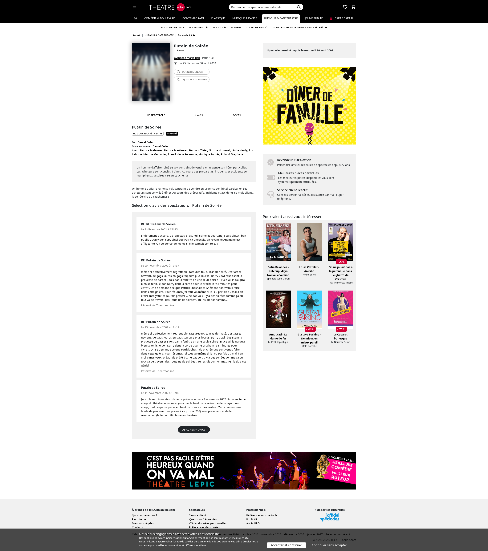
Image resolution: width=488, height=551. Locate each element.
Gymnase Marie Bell (187, 58)
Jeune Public (314, 18)
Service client (197, 515)
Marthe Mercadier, (155, 154)
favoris (194, 79)
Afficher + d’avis (193, 429)
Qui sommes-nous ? (144, 515)
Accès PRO (253, 523)
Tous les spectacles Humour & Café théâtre (300, 27)
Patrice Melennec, (151, 150)
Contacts (137, 527)
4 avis (180, 50)
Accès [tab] (237, 115)
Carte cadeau (344, 18)
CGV (191, 523)
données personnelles (212, 523)
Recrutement (140, 519)
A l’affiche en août (257, 27)
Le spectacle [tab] (156, 115)
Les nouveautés (199, 27)
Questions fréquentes (203, 519)
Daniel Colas (146, 142)
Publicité (251, 519)
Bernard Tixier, (198, 150)
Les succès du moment (227, 27)
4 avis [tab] (199, 115)
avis (192, 71)
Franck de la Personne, (183, 154)
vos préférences (226, 541)
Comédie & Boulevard (159, 18)
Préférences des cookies (204, 527)
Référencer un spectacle (261, 515)
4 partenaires (164, 541)
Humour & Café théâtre (281, 18)
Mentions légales (143, 523)
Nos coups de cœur (173, 27)
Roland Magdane (232, 154)
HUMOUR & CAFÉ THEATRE (147, 133)
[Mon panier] (353, 7)
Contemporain (193, 18)
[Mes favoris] (345, 7)
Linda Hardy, (240, 150)
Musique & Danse (244, 18)
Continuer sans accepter (329, 545)
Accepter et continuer (286, 545)
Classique (218, 18)
